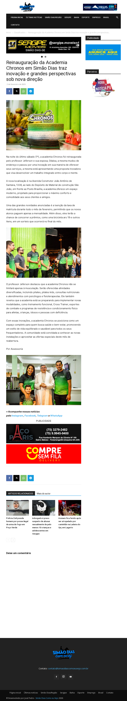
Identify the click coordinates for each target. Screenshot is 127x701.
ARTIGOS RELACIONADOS (20, 493)
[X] (16, 91)
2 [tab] (45, 57)
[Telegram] (31, 91)
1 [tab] (42, 57)
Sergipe (67, 17)
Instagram (17, 415)
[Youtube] (70, 676)
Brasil (106, 17)
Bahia (76, 17)
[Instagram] (63, 676)
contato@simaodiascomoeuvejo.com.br (68, 668)
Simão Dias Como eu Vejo (47, 698)
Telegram (42, 415)
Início (8, 32)
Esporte (86, 17)
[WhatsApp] (23, 91)
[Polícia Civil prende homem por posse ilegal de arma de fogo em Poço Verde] (17, 508)
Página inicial (17, 17)
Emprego (96, 17)
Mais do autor (43, 493)
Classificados (19, 32)
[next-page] (13, 540)
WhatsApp (56, 415)
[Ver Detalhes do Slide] (43, 45)
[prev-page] (8, 540)
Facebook (30, 415)
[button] (117, 17)
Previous (10, 45)
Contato (15, 25)
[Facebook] (9, 91)
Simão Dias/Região (53, 17)
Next (78, 45)
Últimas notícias (34, 17)
